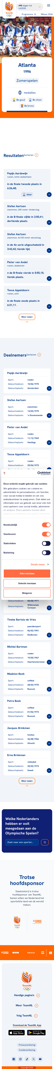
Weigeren (27, 593)
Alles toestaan (27, 573)
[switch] (46, 534)
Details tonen (38, 564)
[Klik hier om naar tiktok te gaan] (27, 1059)
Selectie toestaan (27, 583)
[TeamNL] (17, 922)
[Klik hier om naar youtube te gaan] (40, 1059)
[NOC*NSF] (50, 952)
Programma (27, 14)
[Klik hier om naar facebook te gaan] (13, 1059)
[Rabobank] (31, 953)
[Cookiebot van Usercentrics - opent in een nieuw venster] (38, 473)
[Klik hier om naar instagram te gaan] (20, 1059)
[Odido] (15, 952)
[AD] (42, 952)
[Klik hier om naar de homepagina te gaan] (9, 9)
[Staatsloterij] (4, 952)
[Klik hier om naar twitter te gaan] (33, 1059)
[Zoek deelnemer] (45, 842)
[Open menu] (48, 5)
